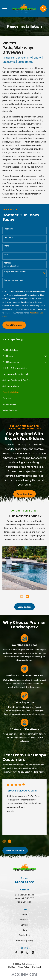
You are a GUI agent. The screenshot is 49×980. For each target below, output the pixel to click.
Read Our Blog (24, 494)
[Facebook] (16, 952)
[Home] (24, 8)
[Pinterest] (21, 952)
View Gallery (24, 606)
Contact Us (24, 935)
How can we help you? (13, 280)
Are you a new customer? (15, 271)
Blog (24, 930)
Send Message (14, 325)
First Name (8, 229)
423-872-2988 (24, 882)
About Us (24, 919)
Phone (6, 246)
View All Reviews (15, 850)
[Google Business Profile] (32, 952)
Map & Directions (24, 902)
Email (6, 254)
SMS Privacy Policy (24, 940)
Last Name (8, 237)
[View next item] (27, 596)
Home (24, 914)
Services (24, 925)
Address (7, 263)
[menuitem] (24, 350)
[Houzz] (27, 952)
